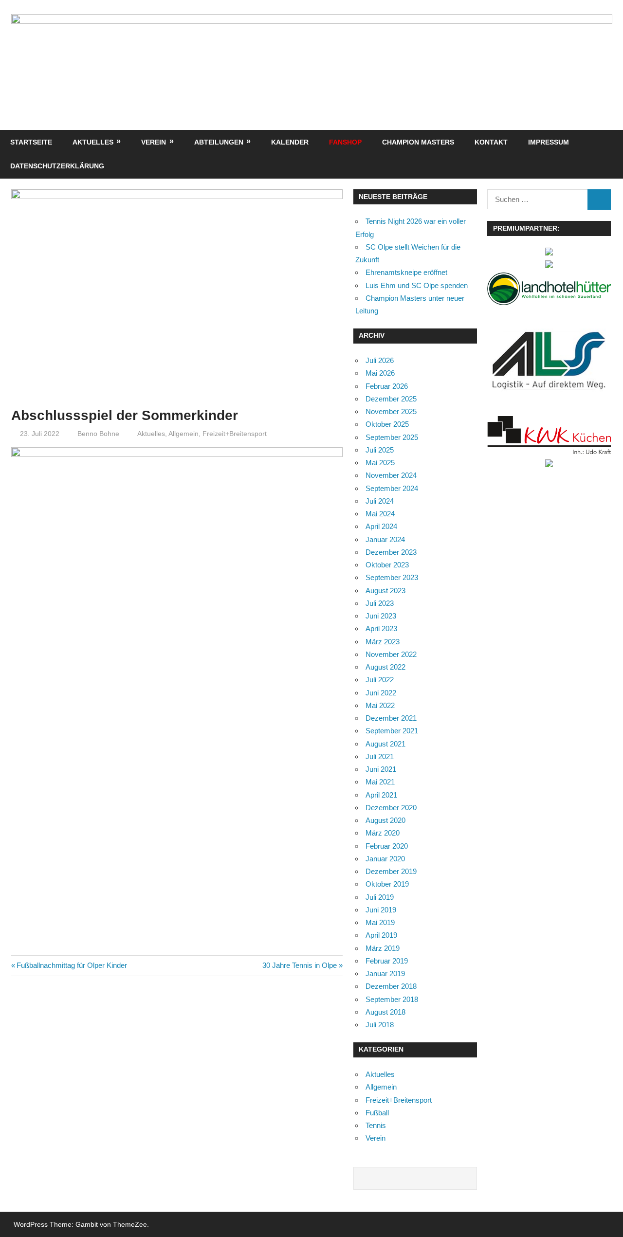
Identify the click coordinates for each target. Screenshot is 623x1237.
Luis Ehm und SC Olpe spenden (417, 285)
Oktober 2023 (387, 565)
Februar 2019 (387, 961)
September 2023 (392, 577)
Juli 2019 (380, 897)
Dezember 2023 (391, 552)
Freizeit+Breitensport (234, 433)
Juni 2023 (381, 616)
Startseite (31, 142)
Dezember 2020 (391, 807)
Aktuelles (93, 142)
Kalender (290, 142)
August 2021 (385, 744)
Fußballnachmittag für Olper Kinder (71, 965)
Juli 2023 (380, 603)
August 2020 (385, 820)
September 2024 (392, 488)
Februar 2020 (387, 846)
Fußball (377, 1113)
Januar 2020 (385, 859)
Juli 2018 (380, 1024)
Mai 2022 (380, 705)
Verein (153, 142)
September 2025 (392, 437)
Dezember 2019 (391, 871)
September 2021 (392, 731)
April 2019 (381, 935)
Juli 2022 (380, 679)
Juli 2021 (380, 756)
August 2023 (385, 590)
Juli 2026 (380, 360)
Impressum (548, 142)
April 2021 (381, 795)
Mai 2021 (380, 782)
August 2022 (385, 667)
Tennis (376, 1125)
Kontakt (491, 142)
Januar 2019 (385, 973)
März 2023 (383, 641)
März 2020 (383, 833)
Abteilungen (218, 142)
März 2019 (383, 948)
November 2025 (391, 411)
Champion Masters (418, 142)
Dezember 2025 (391, 399)
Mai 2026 (380, 373)
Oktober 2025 (387, 424)
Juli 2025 (380, 450)
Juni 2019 (381, 910)
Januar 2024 (385, 539)
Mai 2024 (380, 513)
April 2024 (381, 526)
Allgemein (183, 433)
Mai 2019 (380, 922)
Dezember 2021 (391, 718)
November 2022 (391, 654)
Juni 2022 (381, 693)
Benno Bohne (98, 433)
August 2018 (385, 1012)
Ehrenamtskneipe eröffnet (406, 272)
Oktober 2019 (387, 884)
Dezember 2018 (391, 986)
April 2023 (381, 628)
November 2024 (391, 475)
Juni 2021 (381, 769)
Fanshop (345, 142)
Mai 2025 (380, 462)
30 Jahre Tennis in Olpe (299, 965)
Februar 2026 (387, 386)
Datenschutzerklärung (57, 166)
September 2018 (392, 999)
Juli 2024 (380, 501)
